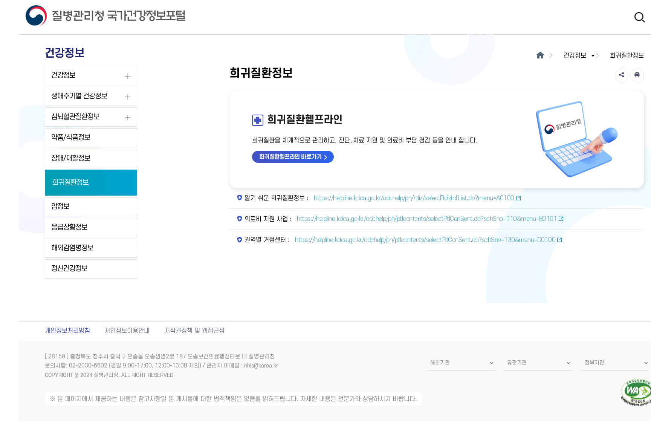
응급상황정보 (69, 227)
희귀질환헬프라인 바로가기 (290, 156)
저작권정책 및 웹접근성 (194, 331)
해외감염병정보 (72, 248)
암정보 (60, 207)
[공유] (621, 75)
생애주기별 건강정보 (79, 96)
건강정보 (63, 76)
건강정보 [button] (575, 55)
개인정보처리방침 (67, 331)
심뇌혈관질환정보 (75, 117)
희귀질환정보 (70, 183)
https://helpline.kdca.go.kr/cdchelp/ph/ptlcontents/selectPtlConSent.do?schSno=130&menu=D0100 (424, 240)
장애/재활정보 (70, 158)
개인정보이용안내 (127, 331)
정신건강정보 (69, 269)
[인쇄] (637, 75)
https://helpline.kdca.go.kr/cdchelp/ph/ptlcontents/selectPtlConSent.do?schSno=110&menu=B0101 (426, 219)
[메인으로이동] (540, 55)
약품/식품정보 (70, 138)
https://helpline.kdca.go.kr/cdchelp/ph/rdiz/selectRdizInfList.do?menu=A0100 (413, 198)
